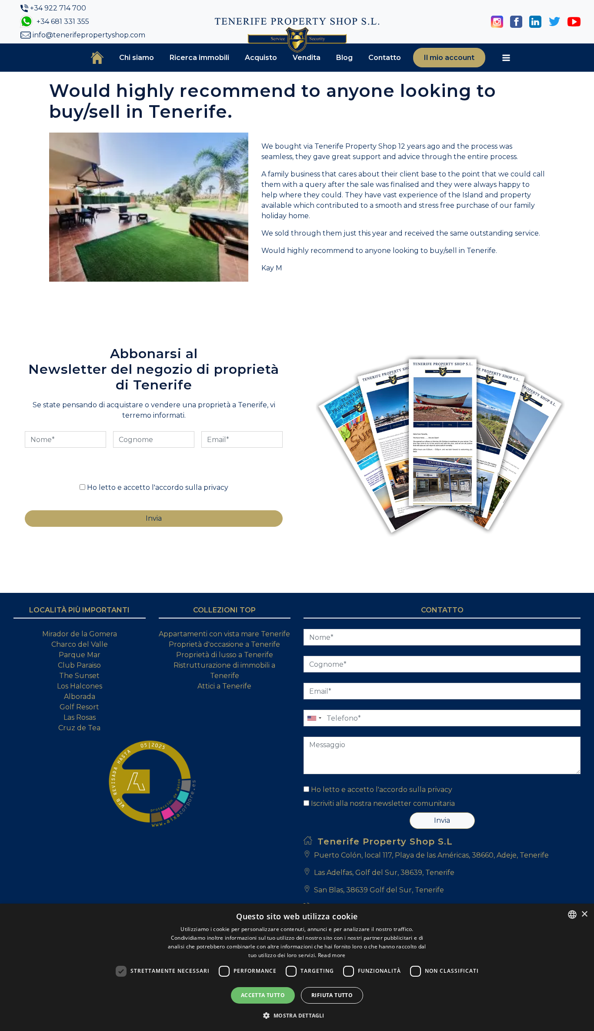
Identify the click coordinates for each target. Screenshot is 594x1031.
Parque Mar (79, 655)
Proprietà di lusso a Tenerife (224, 655)
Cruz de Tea (79, 728)
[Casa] (97, 57)
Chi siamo (136, 57)
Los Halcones (79, 686)
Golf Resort (79, 707)
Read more (332, 955)
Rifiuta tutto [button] (332, 995)
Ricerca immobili (199, 57)
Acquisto (261, 57)
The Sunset (79, 676)
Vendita (306, 57)
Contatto (384, 57)
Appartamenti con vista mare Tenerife (224, 634)
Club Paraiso (79, 665)
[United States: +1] (314, 718)
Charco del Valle (79, 644)
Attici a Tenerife (224, 686)
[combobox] (572, 914)
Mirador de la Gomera (79, 634)
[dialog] (297, 967)
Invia (442, 820)
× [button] (584, 914)
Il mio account (449, 57)
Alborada (79, 696)
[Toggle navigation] (506, 58)
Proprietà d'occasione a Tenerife (224, 644)
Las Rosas (79, 717)
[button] (297, 1015)
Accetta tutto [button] (263, 995)
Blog (344, 57)
